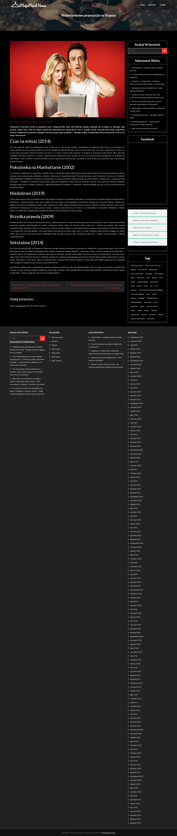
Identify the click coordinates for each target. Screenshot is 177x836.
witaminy (152, 314)
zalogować (22, 306)
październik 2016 (136, 730)
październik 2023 (136, 403)
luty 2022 (133, 481)
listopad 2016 (135, 726)
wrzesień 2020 (136, 547)
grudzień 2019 (135, 582)
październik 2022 (136, 450)
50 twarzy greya (137, 265)
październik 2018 (136, 636)
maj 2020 (133, 563)
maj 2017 (133, 702)
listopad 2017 (135, 679)
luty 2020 (133, 574)
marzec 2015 (135, 803)
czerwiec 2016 (135, 745)
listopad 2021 (135, 493)
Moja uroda (56, 353)
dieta (133, 278)
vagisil (139, 310)
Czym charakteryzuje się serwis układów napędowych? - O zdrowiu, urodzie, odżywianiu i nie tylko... (27, 359)
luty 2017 (133, 714)
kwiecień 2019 (135, 613)
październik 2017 (136, 683)
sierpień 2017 (135, 691)
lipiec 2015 (134, 788)
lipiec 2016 (134, 741)
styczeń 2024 (135, 392)
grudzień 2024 (135, 353)
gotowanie (154, 282)
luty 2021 (133, 528)
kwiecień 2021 (135, 520)
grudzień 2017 (135, 675)
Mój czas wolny (57, 337)
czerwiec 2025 (135, 341)
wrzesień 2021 (136, 500)
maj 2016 (133, 749)
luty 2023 (133, 434)
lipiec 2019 (134, 601)
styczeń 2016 (135, 765)
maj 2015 (133, 796)
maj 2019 (133, 609)
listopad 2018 (135, 633)
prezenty (134, 306)
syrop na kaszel (152, 306)
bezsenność (142, 269)
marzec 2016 (135, 757)
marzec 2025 (135, 349)
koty (156, 286)
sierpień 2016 (135, 737)
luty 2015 (133, 807)
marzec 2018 (135, 664)
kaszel (139, 286)
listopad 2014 (135, 819)
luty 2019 (133, 621)
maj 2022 (133, 469)
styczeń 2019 (135, 625)
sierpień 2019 (135, 598)
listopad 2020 (135, 539)
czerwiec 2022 (135, 465)
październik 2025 (136, 337)
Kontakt (152, 5)
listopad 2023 (135, 399)
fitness (154, 278)
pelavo (154, 294)
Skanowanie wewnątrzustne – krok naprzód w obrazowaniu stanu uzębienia (96, 286)
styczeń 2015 (135, 811)
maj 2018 (133, 656)
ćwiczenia (150, 319)
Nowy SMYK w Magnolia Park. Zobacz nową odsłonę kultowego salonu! (36, 286)
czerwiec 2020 (135, 559)
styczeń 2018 (135, 671)
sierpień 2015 (135, 784)
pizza (156, 302)
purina (142, 306)
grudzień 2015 (135, 769)
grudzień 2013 (135, 823)
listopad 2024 (135, 357)
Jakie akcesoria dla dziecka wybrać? (145, 128)
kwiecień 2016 (135, 753)
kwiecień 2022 (135, 473)
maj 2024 (133, 380)
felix (148, 278)
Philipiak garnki (152, 298)
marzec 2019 (135, 617)
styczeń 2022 (135, 485)
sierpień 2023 (135, 411)
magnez (134, 290)
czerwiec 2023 (135, 419)
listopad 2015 (135, 772)
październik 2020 (136, 543)
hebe (133, 286)
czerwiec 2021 (135, 512)
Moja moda (56, 349)
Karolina (27, 122)
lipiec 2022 (134, 462)
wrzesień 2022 (136, 454)
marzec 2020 (135, 570)
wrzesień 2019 (136, 594)
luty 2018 (133, 667)
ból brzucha (159, 274)
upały (133, 310)
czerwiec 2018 (135, 652)
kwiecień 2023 (135, 427)
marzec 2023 (135, 431)
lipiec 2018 (134, 648)
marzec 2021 (135, 524)
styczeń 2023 (135, 438)
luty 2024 (133, 388)
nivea (148, 294)
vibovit (146, 310)
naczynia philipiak (137, 294)
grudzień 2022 (135, 442)
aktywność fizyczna (153, 265)
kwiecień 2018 (135, 660)
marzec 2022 (135, 477)
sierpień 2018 (135, 644)
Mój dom (55, 341)
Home (142, 5)
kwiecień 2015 (135, 800)
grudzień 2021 (135, 489)
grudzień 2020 (135, 535)
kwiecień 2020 (135, 566)
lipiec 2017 (134, 695)
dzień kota (141, 278)
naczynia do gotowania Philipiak (151, 290)
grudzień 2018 (135, 629)
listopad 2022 (135, 446)
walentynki (135, 314)
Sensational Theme (108, 833)
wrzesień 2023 (136, 407)
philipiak (141, 298)
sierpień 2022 (135, 458)
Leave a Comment (46, 122)
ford (160, 278)
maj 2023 (133, 423)
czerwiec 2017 (135, 699)
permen (133, 298)
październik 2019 (136, 590)
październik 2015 (136, 776)
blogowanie (153, 269)
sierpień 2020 (135, 551)
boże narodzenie (137, 274)
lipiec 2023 (134, 415)
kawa (146, 286)
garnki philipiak (143, 282)
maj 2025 (133, 345)
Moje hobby (56, 357)
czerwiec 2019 (135, 605)
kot (151, 286)
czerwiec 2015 (135, 792)
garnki (133, 282)
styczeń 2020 (135, 578)
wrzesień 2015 (136, 780)
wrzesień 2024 (136, 364)
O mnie (162, 5)
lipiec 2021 (134, 508)
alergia (133, 269)
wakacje (154, 310)
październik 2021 (136, 497)
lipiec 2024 (134, 372)
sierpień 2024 (135, 368)
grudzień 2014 (135, 815)
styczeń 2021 (135, 532)
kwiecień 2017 (135, 706)
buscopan (148, 274)
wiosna (144, 314)
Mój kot (35, 122)
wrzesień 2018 (136, 640)
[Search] (164, 50)
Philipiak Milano (136, 302)
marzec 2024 (135, 384)
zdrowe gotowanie (138, 319)
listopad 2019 (135, 586)
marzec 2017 (135, 710)
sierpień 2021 (135, 504)
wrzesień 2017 (136, 687)
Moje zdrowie (57, 361)
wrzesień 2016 (136, 734)
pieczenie (147, 302)
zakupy (160, 314)
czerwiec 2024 (135, 376)
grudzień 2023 (135, 396)
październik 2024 (136, 361)
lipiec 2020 (134, 555)
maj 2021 (133, 516)
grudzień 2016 (135, 722)
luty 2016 (133, 761)
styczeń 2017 (135, 718)
